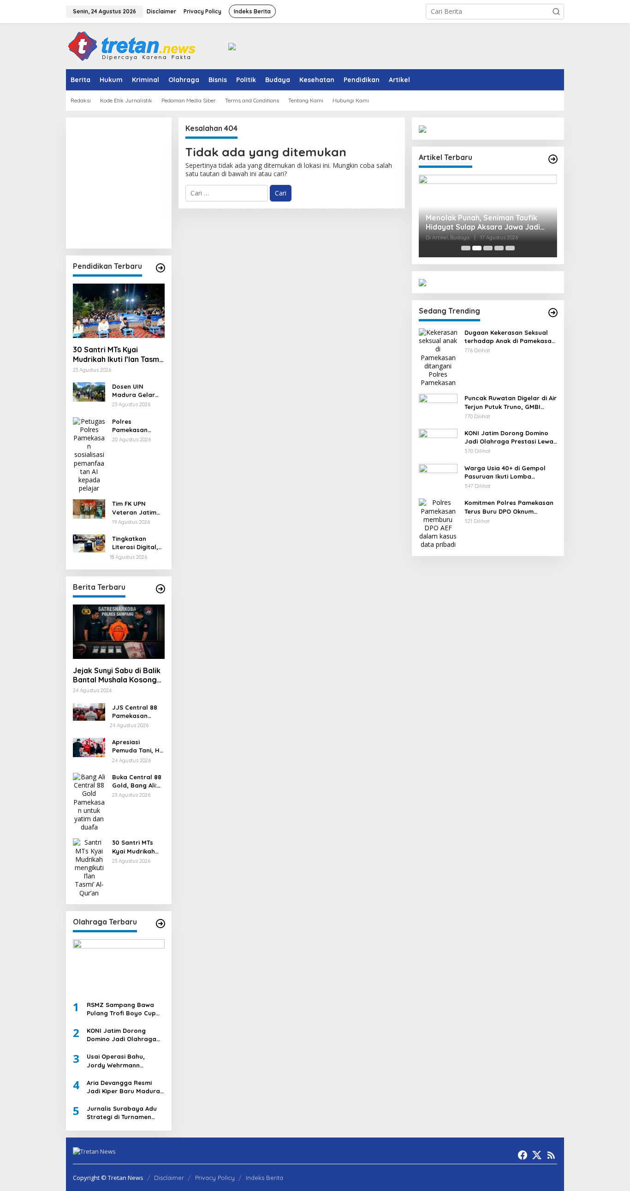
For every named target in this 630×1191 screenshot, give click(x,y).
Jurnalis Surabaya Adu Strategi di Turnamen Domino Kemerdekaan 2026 (122, 1113)
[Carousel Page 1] (465, 248)
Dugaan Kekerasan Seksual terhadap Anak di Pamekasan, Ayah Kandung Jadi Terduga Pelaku (510, 337)
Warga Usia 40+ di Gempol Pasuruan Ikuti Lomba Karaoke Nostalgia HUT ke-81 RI (509, 472)
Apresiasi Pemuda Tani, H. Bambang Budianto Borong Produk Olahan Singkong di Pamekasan (138, 746)
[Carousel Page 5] (510, 248)
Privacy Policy (215, 1177)
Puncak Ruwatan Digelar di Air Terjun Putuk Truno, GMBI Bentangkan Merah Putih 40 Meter (510, 402)
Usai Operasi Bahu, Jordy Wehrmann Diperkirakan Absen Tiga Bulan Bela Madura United (124, 1061)
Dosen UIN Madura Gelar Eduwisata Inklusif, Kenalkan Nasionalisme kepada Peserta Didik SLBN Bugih (137, 391)
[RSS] (551, 1155)
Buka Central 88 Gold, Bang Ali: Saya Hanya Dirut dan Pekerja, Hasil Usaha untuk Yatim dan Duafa (138, 781)
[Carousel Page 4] (499, 248)
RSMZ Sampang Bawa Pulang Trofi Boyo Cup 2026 (121, 1009)
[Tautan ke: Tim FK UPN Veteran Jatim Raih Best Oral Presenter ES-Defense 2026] (89, 508)
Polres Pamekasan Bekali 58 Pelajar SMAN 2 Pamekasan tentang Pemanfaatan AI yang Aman (138, 426)
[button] (556, 11)
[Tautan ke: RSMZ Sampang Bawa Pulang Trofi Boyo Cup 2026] (119, 966)
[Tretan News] (132, 45)
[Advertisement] (165, 182)
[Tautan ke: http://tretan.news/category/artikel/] (553, 159)
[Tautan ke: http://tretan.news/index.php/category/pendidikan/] (160, 267)
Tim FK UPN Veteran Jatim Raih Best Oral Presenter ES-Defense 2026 (134, 508)
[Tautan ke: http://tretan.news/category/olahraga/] (160, 923)
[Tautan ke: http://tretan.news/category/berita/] (160, 588)
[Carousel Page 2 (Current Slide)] (476, 248)
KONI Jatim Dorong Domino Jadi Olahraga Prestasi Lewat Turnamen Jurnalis (125, 1035)
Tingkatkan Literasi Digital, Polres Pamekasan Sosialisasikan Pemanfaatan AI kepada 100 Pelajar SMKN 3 (137, 543)
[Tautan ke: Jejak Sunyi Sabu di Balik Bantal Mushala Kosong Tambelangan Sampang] (119, 631)
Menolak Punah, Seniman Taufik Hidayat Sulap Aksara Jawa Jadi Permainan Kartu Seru (483, 222)
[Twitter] (537, 1155)
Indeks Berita (264, 1177)
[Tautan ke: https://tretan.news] (553, 312)
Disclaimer (169, 1177)
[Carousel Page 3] (488, 248)
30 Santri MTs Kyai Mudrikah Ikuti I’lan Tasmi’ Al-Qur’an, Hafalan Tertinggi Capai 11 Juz (118, 354)
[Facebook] (523, 1155)
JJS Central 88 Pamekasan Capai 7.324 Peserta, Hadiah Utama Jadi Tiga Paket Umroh (137, 712)
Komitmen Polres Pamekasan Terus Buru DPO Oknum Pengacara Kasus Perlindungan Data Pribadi (508, 507)
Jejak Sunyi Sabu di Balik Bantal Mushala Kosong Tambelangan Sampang (116, 675)
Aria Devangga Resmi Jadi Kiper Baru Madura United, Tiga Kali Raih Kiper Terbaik (123, 1087)
